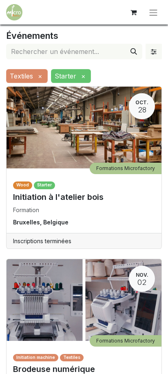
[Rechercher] (133, 51)
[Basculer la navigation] (153, 12)
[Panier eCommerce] (133, 12)
